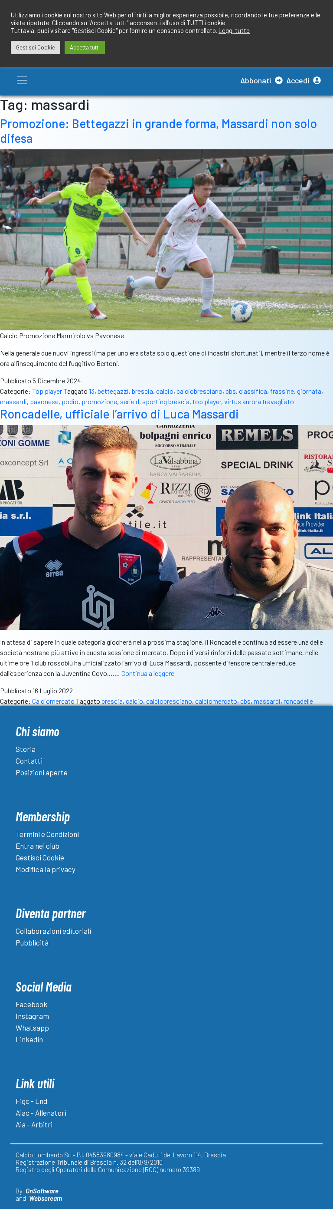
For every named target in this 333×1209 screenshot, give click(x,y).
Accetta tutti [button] (85, 47)
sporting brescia (165, 401)
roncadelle (298, 701)
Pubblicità (32, 942)
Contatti (29, 760)
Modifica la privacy (45, 869)
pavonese (44, 401)
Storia (26, 749)
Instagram (32, 1015)
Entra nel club (37, 845)
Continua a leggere (147, 673)
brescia (142, 391)
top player (207, 401)
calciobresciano (199, 391)
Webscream (45, 1198)
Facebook (31, 1004)
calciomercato (216, 701)
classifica (253, 391)
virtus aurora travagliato (259, 401)
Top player (47, 391)
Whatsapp (32, 1027)
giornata (309, 391)
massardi (13, 401)
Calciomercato (53, 701)
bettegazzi (113, 391)
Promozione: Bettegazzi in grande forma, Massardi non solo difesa (158, 130)
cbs (230, 391)
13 (92, 391)
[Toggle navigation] (22, 80)
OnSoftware (42, 1191)
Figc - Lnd (31, 1101)
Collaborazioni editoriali (53, 930)
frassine (282, 391)
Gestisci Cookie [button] (35, 47)
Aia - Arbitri (34, 1124)
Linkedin (29, 1039)
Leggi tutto (234, 30)
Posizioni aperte (42, 772)
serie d (129, 401)
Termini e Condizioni (47, 834)
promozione (99, 401)
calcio (164, 391)
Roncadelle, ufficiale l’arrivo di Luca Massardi (119, 413)
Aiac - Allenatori (41, 1112)
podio (70, 401)
